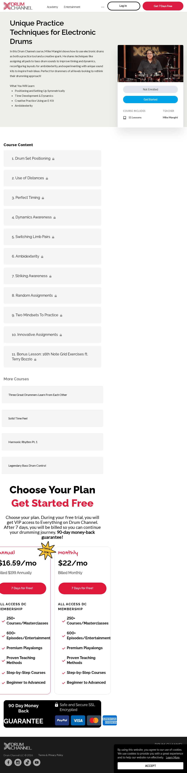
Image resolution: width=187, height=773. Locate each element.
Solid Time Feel (17, 418)
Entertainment (72, 6)
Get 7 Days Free (163, 5)
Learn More (173, 757)
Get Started (150, 99)
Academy (52, 6)
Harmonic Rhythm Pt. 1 (22, 442)
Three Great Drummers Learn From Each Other (37, 394)
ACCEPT (150, 765)
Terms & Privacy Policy (50, 755)
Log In (123, 5)
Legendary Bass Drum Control (27, 465)
